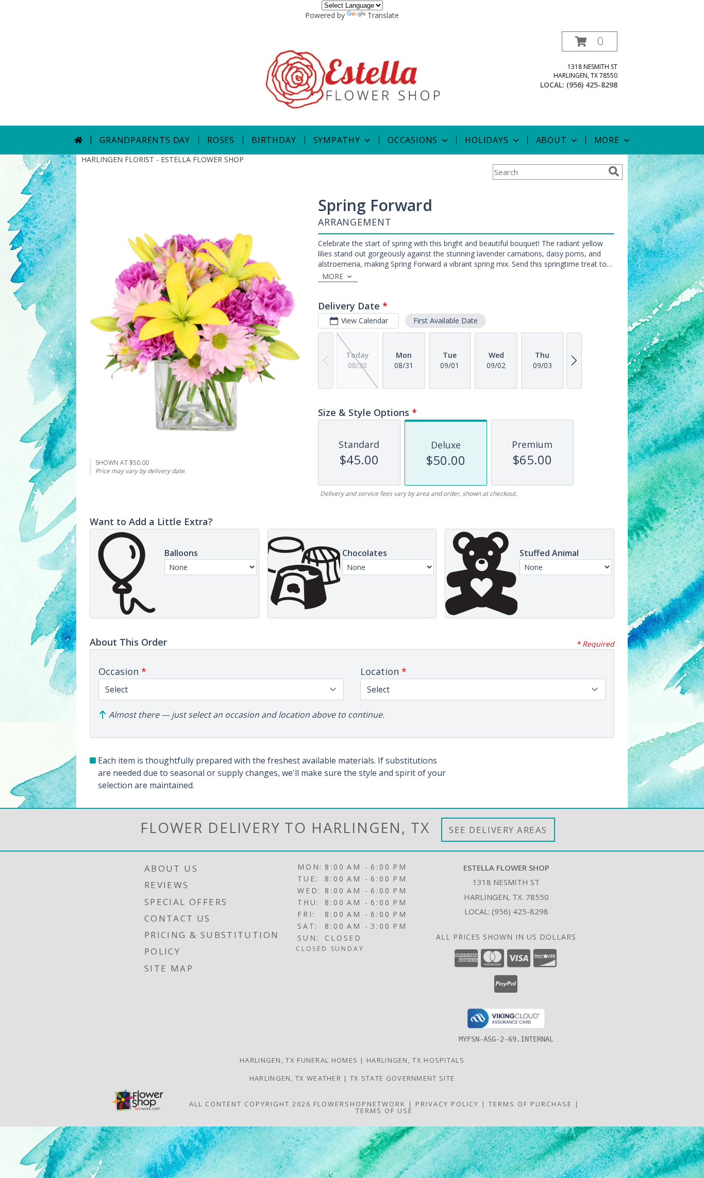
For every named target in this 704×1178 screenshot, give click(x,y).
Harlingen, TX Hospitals (415, 1060)
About (551, 140)
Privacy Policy (447, 1103)
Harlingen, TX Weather (295, 1078)
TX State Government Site (402, 1078)
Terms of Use (384, 1110)
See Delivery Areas (498, 830)
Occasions (413, 140)
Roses (220, 140)
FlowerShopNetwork (359, 1103)
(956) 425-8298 (591, 85)
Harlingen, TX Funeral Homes (299, 1060)
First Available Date (445, 320)
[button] (589, 41)
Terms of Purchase (530, 1103)
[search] (614, 171)
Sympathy (336, 140)
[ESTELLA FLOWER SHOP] (353, 78)
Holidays (486, 140)
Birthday (274, 140)
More (606, 140)
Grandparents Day (144, 140)
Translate (383, 15)
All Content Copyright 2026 (250, 1103)
